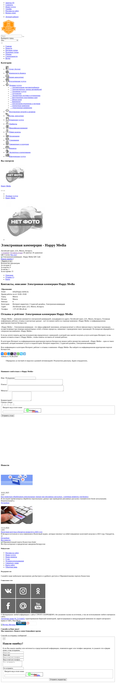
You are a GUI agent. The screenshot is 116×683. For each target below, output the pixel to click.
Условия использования (14, 561)
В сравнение (38, 253)
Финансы (12, 148)
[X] (11, 353)
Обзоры (8, 54)
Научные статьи (11, 50)
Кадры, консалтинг (16, 116)
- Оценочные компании (20, 106)
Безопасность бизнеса (17, 73)
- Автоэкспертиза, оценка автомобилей (26, 89)
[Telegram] (24, 353)
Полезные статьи (12, 52)
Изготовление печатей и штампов (22, 112)
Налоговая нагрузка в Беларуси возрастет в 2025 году (21, 532)
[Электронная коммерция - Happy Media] (25, 240)
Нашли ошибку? (7, 259)
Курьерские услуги (16, 120)
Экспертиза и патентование (20, 152)
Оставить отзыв (16, 253)
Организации (14, 136)
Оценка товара (6, 402)
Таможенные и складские (19, 144)
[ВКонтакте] (2, 353)
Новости (8, 48)
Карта (7, 279)
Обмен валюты (15, 132)
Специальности (11, 56)
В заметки (28, 253)
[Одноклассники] (5, 353)
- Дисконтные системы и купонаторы (25, 95)
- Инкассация (16, 100)
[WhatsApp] (18, 353)
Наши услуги (10, 555)
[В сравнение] (2, 190)
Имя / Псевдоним (7, 378)
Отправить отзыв (7, 416)
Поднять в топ (7, 261)
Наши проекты (11, 557)
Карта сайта (10, 565)
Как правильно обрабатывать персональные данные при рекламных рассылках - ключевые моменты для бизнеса (44, 497)
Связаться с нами (12, 563)
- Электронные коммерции (21, 108)
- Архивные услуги (18, 91)
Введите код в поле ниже (12, 407)
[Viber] (15, 353)
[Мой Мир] (8, 353)
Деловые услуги (15, 85)
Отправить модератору (58, 679)
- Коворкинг (15, 102)
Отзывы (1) (9, 277)
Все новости (6, 540)
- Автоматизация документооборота (24, 87)
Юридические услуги (17, 156)
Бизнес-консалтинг (16, 77)
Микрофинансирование (18, 128)
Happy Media (6, 186)
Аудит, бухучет (15, 69)
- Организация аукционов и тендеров (25, 104)
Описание (9, 275)
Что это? (13, 255)
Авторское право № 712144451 (13, 619)
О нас (7, 559)
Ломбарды (13, 124)
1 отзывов (5, 253)
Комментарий (6, 400)
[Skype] (21, 353)
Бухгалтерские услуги (17, 81)
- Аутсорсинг (16, 93)
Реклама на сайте (12, 553)
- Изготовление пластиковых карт (24, 97)
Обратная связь (11, 567)
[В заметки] (4, 190)
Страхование (14, 140)
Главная (8, 46)
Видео (7, 58)
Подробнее (5, 503)
